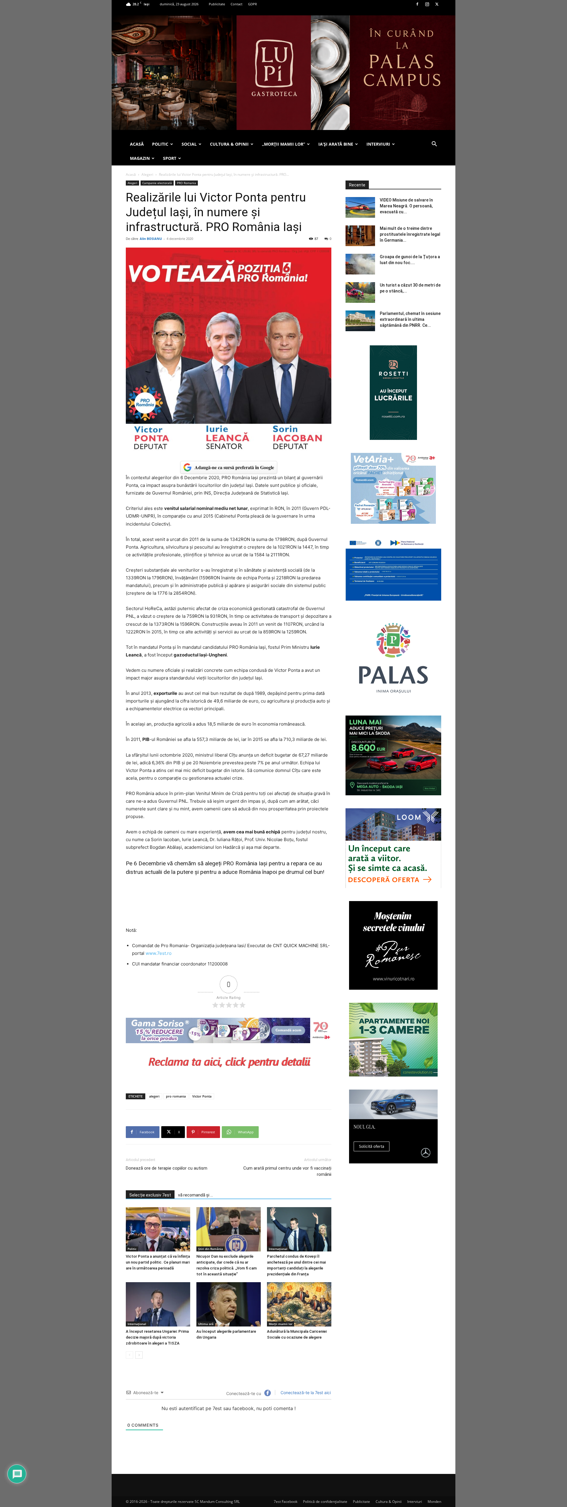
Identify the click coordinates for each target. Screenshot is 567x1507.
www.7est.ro (159, 953)
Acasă (131, 174)
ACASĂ (137, 144)
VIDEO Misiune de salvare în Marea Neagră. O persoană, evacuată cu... (406, 206)
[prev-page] (129, 1355)
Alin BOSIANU (151, 238)
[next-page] (139, 1355)
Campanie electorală (157, 183)
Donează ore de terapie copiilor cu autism (166, 1168)
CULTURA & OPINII (229, 144)
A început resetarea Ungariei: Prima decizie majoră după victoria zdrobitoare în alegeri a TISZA (157, 1337)
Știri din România (210, 1249)
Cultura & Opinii (389, 1501)
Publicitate (217, 4)
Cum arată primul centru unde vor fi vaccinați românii (287, 1171)
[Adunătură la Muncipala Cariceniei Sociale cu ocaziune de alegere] (299, 1304)
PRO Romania (186, 183)
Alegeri (147, 174)
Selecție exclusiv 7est (150, 1195)
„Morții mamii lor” (283, 144)
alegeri (154, 1096)
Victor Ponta (201, 1096)
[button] (434, 144)
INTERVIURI (378, 144)
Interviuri (414, 1501)
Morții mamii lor (280, 1324)
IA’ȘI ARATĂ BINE (335, 144)
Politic (132, 1249)
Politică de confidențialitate (325, 1501)
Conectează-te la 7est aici (305, 1392)
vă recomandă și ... (195, 1195)
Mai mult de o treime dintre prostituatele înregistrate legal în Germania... (410, 234)
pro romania (176, 1096)
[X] (436, 4)
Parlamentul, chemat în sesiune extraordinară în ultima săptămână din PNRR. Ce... (410, 319)
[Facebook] (417, 4)
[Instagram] (427, 4)
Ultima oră (206, 1324)
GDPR (252, 4)
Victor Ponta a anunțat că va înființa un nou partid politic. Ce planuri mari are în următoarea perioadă (158, 1262)
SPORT (169, 158)
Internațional (278, 1249)
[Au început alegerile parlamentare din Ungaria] (228, 1304)
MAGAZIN (140, 158)
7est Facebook (285, 1501)
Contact (236, 4)
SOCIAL (189, 144)
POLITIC (160, 144)
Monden (434, 1501)
